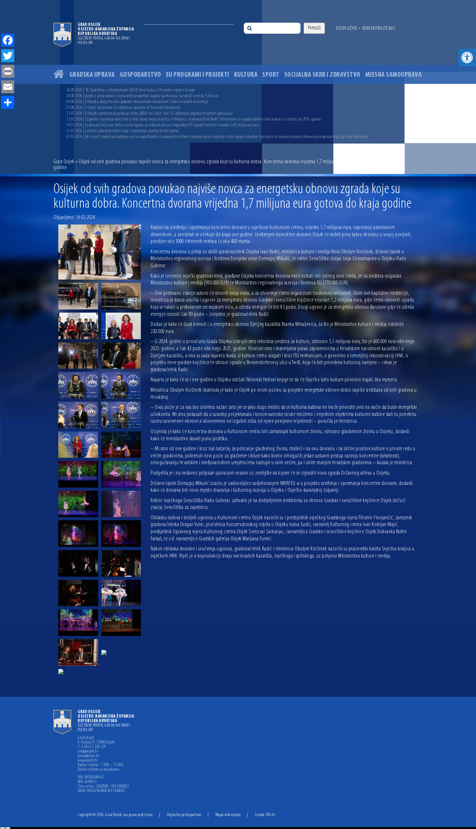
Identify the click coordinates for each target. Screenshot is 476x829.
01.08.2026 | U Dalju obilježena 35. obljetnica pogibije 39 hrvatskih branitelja (123, 107)
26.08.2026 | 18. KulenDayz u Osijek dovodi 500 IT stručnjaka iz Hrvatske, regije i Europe (130, 90)
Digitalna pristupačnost (184, 814)
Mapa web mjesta (228, 814)
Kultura (246, 75)
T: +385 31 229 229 (92, 747)
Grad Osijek (63, 162)
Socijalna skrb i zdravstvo (322, 75)
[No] (7, 828)
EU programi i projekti (197, 75)
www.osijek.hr (88, 760)
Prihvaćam (2, 828)
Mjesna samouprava (393, 75)
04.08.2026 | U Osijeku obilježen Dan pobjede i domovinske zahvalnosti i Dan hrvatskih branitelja (137, 101)
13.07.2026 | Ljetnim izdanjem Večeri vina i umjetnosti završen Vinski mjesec (122, 131)
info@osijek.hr (88, 751)
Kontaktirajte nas (378, 28)
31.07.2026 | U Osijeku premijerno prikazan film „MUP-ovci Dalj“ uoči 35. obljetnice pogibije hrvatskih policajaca (149, 113)
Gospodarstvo (140, 75)
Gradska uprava (92, 75)
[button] (467, 57)
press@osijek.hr (89, 756)
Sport (270, 75)
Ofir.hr (271, 814)
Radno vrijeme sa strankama (98, 769)
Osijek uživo (346, 28)
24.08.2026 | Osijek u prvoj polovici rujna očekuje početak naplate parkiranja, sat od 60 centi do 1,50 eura (142, 96)
